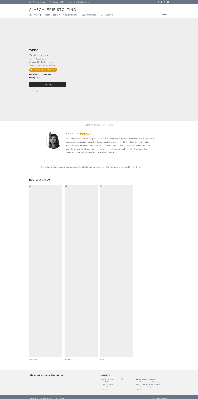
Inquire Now (47, 85)
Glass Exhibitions (70, 15)
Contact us (104, 389)
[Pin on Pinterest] (37, 91)
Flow (102, 360)
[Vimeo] (168, 2)
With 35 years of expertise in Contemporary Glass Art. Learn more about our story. (59, 2)
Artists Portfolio (106, 382)
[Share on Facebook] (29, 91)
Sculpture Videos (89, 15)
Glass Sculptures (51, 15)
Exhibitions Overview (107, 384)
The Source (33, 360)
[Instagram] (161, 2)
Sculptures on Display (107, 379)
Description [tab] (108, 125)
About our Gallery (106, 387)
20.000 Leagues (70, 360)
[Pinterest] (165, 2)
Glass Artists (34, 15)
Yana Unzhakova (78, 134)
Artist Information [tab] (92, 125)
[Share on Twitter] (33, 91)
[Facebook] (158, 2)
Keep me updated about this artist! (43, 70)
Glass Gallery (106, 15)
